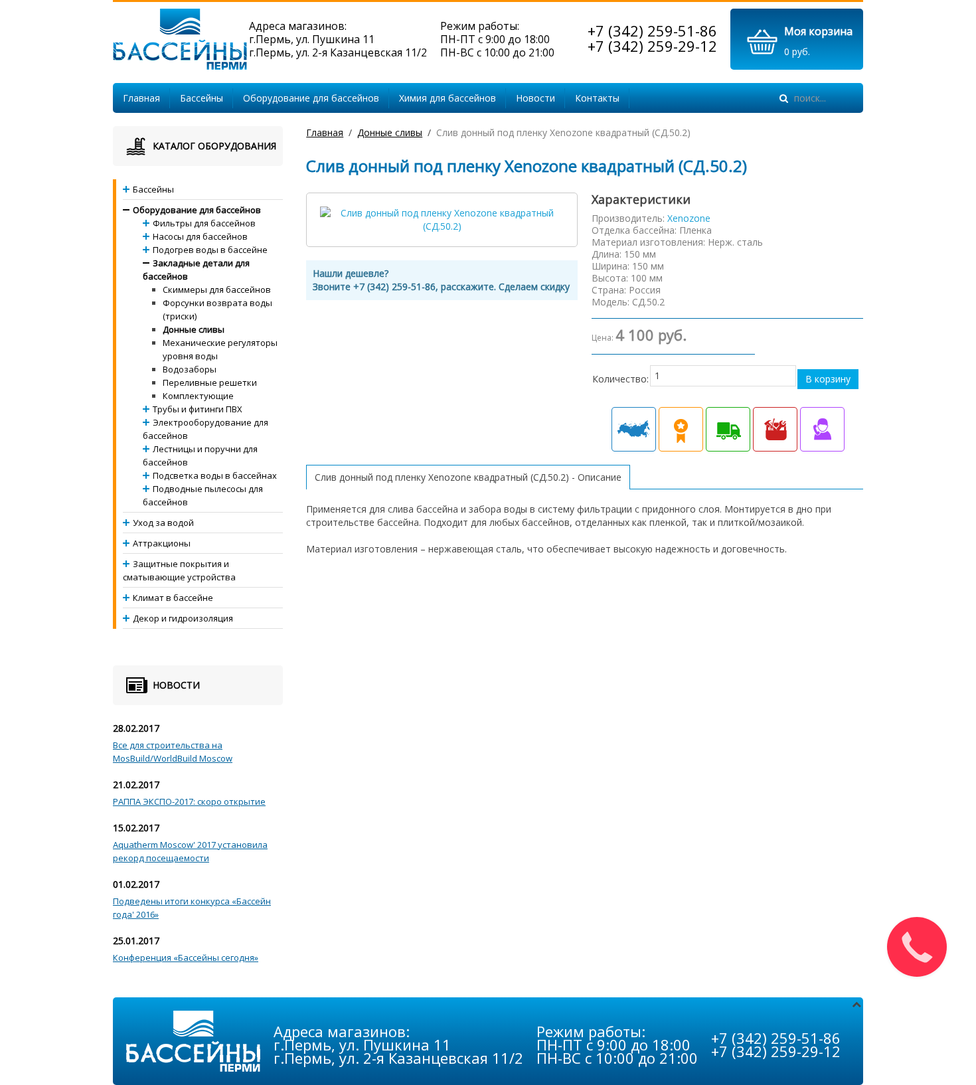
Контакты (597, 98)
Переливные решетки (210, 382)
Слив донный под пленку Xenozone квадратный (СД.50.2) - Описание (468, 477)
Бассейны (201, 98)
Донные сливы (389, 132)
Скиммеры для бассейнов (217, 289)
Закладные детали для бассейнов (196, 269)
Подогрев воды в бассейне (210, 250)
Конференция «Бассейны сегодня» (185, 957)
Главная (141, 98)
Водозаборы (189, 369)
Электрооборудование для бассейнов (205, 429)
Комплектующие (198, 396)
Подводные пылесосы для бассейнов (203, 495)
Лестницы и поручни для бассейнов (200, 455)
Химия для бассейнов (447, 98)
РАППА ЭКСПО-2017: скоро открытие (189, 801)
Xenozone (688, 218)
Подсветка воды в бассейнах (215, 475)
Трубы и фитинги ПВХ (197, 409)
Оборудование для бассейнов (311, 98)
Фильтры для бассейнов (204, 223)
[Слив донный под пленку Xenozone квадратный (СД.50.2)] (442, 218)
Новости (535, 98)
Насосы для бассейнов (200, 236)
